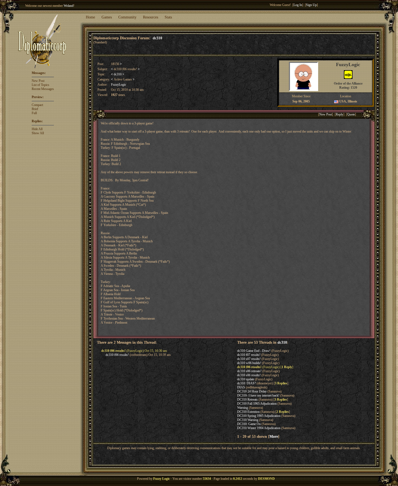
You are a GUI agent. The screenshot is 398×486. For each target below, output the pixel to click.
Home (90, 17)
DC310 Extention (248, 412)
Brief (35, 109)
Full (34, 113)
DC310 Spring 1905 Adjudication (258, 416)
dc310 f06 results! (117, 355)
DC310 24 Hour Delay (252, 391)
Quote (351, 114)
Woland (68, 6)
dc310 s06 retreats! (249, 371)
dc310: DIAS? (246, 383)
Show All (38, 133)
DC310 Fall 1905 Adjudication (257, 403)
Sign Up (311, 5)
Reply (339, 114)
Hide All (37, 129)
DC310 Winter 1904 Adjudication (258, 428)
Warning (242, 408)
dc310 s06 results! (249, 375)
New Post (38, 81)
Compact (37, 105)
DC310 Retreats (247, 399)
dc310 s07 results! (249, 359)
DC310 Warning (247, 420)
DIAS (241, 387)
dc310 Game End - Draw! (253, 351)
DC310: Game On (249, 424)
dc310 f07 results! (248, 355)
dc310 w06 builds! (249, 363)
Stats (168, 17)
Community (127, 17)
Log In (297, 5)
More (273, 436)
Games (107, 17)
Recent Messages (43, 89)
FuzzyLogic (118, 84)
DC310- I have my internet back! (258, 395)
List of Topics (40, 85)
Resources (150, 17)
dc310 (157, 38)
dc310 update (245, 379)
